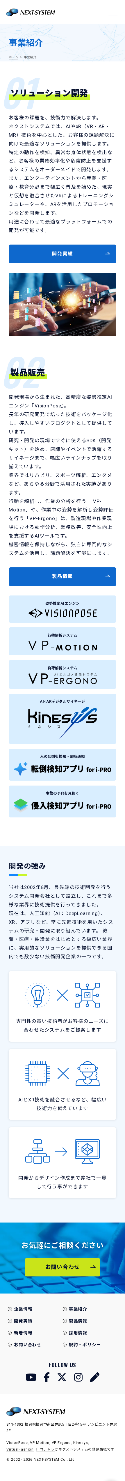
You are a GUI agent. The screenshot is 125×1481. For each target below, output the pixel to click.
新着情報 (23, 1333)
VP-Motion (39, 1442)
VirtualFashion (20, 1449)
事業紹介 (78, 1309)
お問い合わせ (28, 1344)
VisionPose (17, 1442)
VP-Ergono (61, 1442)
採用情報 (78, 1333)
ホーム (13, 57)
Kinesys (80, 1442)
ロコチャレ (45, 1449)
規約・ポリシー (85, 1344)
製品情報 (78, 1321)
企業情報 (23, 1309)
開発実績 (23, 1321)
